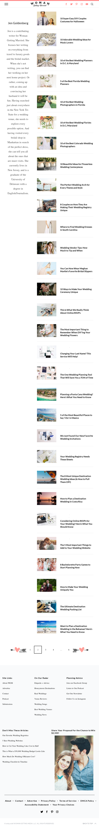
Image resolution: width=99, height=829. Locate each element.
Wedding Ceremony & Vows (72, 285)
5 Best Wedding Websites (12, 740)
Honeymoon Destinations (44, 688)
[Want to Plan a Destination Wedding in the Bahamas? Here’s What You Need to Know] (46, 627)
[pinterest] (76, 4)
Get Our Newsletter (74, 693)
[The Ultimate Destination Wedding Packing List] (46, 606)
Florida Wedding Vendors (71, 77)
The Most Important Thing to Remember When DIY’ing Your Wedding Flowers (75, 332)
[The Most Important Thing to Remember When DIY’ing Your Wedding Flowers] (46, 330)
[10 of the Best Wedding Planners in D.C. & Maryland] (46, 60)
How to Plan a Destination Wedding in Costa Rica (73, 500)
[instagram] (81, 4)
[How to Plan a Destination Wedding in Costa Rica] (46, 498)
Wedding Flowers (77, 325)
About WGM (7, 683)
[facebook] (47, 811)
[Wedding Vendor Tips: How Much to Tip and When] (46, 247)
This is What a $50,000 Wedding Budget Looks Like (23, 751)
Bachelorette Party (68, 561)
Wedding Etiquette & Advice (72, 244)
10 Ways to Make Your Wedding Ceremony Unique (76, 290)
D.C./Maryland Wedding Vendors (74, 56)
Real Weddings (40, 693)
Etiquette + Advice (41, 683)
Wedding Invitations (78, 306)
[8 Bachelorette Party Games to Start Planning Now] (46, 564)
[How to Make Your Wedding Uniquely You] (46, 585)
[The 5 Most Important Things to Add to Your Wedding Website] (46, 543)
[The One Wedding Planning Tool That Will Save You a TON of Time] (46, 373)
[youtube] (86, 4)
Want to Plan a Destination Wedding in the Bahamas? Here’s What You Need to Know (76, 629)
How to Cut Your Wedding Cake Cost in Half (20, 746)
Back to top (88, 823)
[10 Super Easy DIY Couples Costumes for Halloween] (46, 18)
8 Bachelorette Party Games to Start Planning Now (75, 566)
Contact (19, 801)
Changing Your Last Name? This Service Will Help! (75, 355)
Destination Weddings (69, 390)
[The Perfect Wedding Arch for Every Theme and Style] (46, 184)
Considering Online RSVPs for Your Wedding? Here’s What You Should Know (76, 524)
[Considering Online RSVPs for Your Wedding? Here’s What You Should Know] (46, 519)
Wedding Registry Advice (81, 200)
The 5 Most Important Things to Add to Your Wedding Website (75, 546)
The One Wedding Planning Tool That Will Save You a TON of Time (76, 376)
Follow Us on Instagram (76, 698)
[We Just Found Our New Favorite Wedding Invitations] (46, 435)
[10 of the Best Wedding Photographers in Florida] (46, 101)
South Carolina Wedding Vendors (74, 223)
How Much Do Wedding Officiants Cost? (18, 756)
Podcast (5, 698)
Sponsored (64, 200)
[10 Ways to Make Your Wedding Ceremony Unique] (46, 289)
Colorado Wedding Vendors (72, 139)
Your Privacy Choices (63, 804)
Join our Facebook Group (77, 683)
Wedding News (66, 14)
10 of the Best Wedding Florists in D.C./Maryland (75, 124)
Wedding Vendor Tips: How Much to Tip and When (73, 249)
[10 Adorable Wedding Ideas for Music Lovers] (46, 39)
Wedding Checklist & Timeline (14, 761)
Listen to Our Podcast (75, 688)
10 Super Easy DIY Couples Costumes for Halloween (73, 20)
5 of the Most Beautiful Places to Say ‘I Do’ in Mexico (76, 416)
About (8, 801)
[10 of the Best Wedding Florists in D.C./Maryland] (46, 122)
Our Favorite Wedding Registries (15, 735)
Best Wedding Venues (43, 709)
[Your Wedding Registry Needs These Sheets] (46, 456)
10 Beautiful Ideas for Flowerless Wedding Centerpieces (76, 165)
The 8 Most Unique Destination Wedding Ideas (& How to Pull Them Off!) (75, 479)
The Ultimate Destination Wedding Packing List (72, 608)
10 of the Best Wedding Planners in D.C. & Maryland (76, 62)
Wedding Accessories (79, 264)
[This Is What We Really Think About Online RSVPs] (46, 309)
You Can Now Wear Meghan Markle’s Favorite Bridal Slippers (76, 270)
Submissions (7, 704)
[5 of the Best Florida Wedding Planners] (46, 81)
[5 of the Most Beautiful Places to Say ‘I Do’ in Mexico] (46, 415)
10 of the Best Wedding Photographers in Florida (72, 103)
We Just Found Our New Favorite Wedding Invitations (76, 437)
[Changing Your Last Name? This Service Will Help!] (46, 352)
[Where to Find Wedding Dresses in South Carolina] (46, 227)
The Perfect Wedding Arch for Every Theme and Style (75, 186)
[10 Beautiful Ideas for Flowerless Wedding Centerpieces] (46, 164)
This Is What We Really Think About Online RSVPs (74, 311)
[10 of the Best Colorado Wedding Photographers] (46, 143)
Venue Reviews (40, 698)
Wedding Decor (66, 35)
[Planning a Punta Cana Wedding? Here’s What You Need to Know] (46, 394)
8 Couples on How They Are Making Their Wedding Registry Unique (76, 207)
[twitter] (71, 4)
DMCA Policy (87, 801)
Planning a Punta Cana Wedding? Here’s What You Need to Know (76, 396)
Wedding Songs (40, 704)
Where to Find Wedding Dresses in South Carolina (76, 228)
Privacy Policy (48, 801)
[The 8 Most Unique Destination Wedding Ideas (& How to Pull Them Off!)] (46, 477)
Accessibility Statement (37, 804)
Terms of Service (68, 801)
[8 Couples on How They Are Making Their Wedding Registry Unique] (46, 205)
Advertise (32, 801)
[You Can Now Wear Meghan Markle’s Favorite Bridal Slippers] (46, 268)
